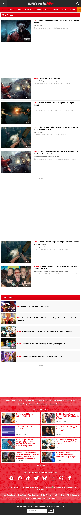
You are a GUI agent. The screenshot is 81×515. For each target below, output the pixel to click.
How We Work (29, 400)
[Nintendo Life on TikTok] (28, 478)
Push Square (11, 495)
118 (27, 171)
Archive (32, 404)
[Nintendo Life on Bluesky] (44, 478)
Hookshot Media (14, 487)
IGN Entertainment (32, 487)
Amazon (68, 274)
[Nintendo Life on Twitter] (36, 478)
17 (13, 360)
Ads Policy (23, 404)
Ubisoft (59, 28)
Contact (49, 400)
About (14, 400)
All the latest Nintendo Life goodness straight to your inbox (40, 506)
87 (28, 122)
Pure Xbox (22, 495)
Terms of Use (70, 400)
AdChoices (57, 487)
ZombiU (65, 28)
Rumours (73, 159)
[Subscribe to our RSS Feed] (11, 478)
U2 (79, 274)
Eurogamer (76, 495)
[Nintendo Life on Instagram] (53, 478)
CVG (48, 498)
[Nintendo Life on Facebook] (69, 478)
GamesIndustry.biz (38, 498)
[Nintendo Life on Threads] (61, 478)
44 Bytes (48, 487)
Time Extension (33, 495)
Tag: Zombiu (7, 15)
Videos (56, 110)
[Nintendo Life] (40, 3)
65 (28, 261)
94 (28, 147)
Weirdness (61, 274)
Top (8, 400)
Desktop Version (56, 404)
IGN (68, 495)
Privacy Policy (59, 400)
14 (13, 310)
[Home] (2, 9)
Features (56, 83)
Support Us (40, 400)
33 (28, 40)
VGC (27, 498)
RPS (53, 498)
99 (28, 98)
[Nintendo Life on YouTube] (19, 478)
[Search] (77, 3)
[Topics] (3, 3)
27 (13, 335)
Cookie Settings (42, 404)
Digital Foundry (46, 495)
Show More (40, 466)
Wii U (54, 28)
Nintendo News (59, 495)
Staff (20, 400)
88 (28, 286)
